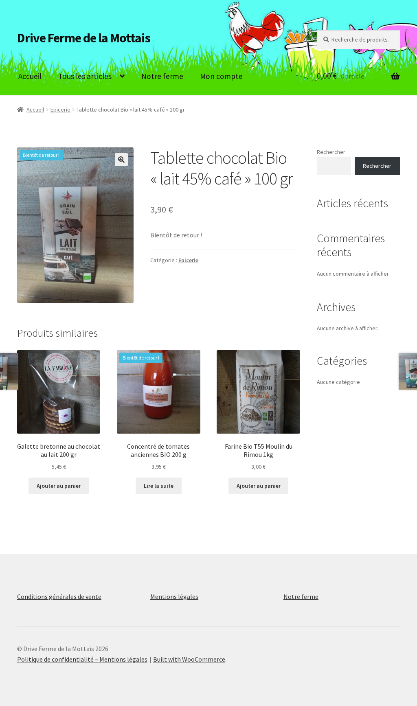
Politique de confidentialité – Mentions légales (82, 659)
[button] (121, 159)
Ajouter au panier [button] (59, 485)
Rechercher (331, 152)
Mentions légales (174, 596)
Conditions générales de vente (59, 596)
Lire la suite (158, 485)
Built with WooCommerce (189, 659)
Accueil (30, 76)
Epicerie (60, 109)
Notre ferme (162, 76)
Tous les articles (85, 76)
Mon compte (221, 76)
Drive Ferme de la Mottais (83, 38)
